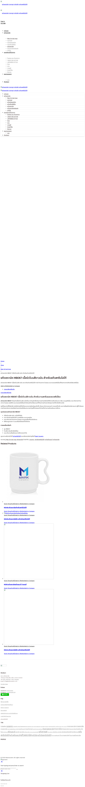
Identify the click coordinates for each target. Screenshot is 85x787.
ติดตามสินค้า (4, 710)
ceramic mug (16, 726)
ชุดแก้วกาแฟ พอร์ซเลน (37, 729)
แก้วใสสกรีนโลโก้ (44, 735)
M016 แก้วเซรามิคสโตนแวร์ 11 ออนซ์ (15, 584)
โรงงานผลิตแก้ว (56, 735)
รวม (8, 133)
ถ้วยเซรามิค (65, 729)
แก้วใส (9, 110)
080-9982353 (7, 679)
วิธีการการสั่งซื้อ (4, 702)
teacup (46, 726)
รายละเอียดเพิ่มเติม (9, 389)
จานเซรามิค (80, 726)
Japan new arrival (12, 117)
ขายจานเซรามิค (52, 726)
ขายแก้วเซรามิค (58, 726)
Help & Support (5, 708)
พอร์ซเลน (5, 732)
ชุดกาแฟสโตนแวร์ (20, 729)
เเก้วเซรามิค (27, 732)
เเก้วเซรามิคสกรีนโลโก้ (34, 732)
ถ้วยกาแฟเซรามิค (48, 729)
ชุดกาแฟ (9, 100)
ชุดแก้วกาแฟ (29, 729)
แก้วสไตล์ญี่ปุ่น (11, 104)
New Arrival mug (12, 98)
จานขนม (65, 726)
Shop (2, 365)
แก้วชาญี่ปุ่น (50, 732)
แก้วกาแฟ (43, 731)
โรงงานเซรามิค (64, 735)
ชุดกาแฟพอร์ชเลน (12, 729)
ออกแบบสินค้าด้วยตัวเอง (7, 705)
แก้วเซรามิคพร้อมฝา (12, 108)
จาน (62, 726)
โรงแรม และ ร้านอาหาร (13, 114)
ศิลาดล (9, 129)
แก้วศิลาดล (75, 732)
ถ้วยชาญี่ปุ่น (58, 729)
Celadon (3, 726)
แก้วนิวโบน (55, 732)
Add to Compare (15, 386)
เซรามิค (22, 732)
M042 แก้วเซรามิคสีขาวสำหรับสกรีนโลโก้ (17, 650)
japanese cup (30, 726)
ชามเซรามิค (4, 729)
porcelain (43, 726)
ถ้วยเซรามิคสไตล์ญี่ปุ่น (75, 729)
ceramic (31, 440)
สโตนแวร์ (11, 731)
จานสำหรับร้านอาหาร (6, 716)
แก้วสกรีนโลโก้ (17, 436)
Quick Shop (7, 504)
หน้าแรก (6, 94)
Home (2, 361)
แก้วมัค (59, 732)
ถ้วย (8, 121)
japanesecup (23, 726)
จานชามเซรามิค (71, 726)
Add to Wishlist (5, 386)
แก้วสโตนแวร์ (48, 440)
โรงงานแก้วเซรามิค (75, 735)
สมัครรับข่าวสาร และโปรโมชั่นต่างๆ (9, 713)
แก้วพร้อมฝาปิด (11, 102)
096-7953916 (15, 679)
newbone (38, 726)
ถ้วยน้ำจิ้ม (10, 127)
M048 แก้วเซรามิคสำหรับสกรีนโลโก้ (15, 507)
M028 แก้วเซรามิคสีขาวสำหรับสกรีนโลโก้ (17, 519)
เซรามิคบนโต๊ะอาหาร (9, 112)
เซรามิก (17, 732)
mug (35, 726)
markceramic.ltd (11, 692)
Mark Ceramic (39, 436)
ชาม (8, 123)
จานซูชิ (9, 125)
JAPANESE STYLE (12, 119)
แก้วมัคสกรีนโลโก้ (39, 440)
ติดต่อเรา (6, 135)
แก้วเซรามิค (7, 96)
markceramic (9, 691)
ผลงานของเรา (8, 131)
